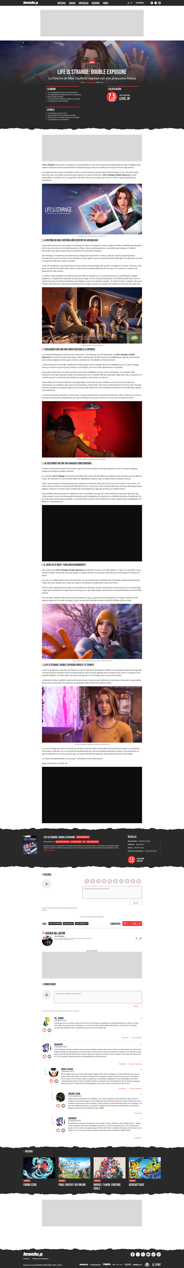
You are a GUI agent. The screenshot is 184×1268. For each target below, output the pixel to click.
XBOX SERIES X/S (82, 923)
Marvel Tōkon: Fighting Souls (107, 1186)
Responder (125, 1038)
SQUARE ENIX (68, 923)
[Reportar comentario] (140, 1019)
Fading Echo (30, 1184)
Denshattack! (136, 1184)
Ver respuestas (137, 1038)
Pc (84, 842)
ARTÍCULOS (83, 3)
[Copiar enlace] (139, 923)
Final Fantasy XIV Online (72, 1184)
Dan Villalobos (89, 83)
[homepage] (30, 2)
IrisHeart (58, 1044)
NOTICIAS (62, 3)
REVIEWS (96, 3)
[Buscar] (131, 3)
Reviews (27, 1180)
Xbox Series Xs (92, 842)
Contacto (26, 1258)
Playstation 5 (76, 842)
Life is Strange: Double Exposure (59, 837)
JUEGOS (72, 3)
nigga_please (67, 1069)
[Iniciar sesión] (128, 3)
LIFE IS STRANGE (55, 923)
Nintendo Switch (62, 842)
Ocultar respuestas (135, 1064)
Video (105, 3)
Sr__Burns (59, 1018)
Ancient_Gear (74, 1094)
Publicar (135, 903)
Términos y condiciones (40, 1258)
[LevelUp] (84, 1265)
